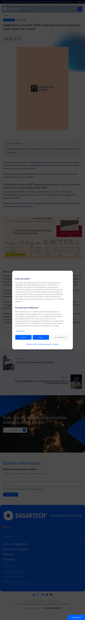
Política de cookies (31, 344)
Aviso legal (56, 344)
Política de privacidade (45, 344)
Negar (41, 337)
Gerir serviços (20, 331)
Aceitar (23, 337)
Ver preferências (60, 337)
